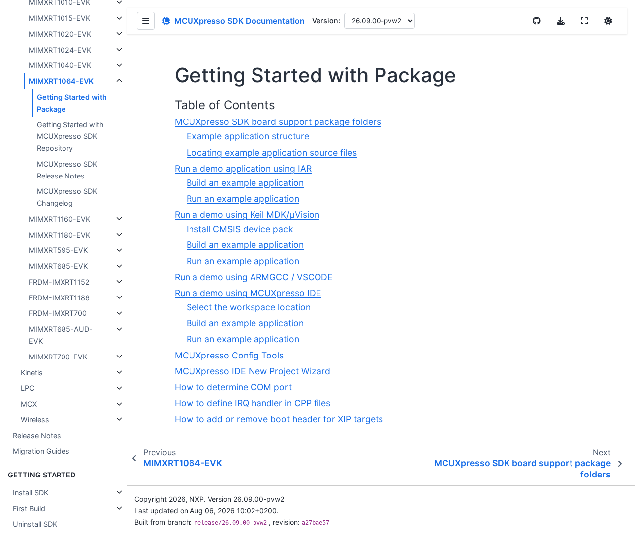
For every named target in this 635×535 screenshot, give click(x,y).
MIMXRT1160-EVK (59, 218)
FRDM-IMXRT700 (58, 313)
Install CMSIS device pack (240, 229)
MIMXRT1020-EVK (60, 33)
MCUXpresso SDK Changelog (67, 197)
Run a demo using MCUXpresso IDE (248, 293)
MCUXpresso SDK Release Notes (67, 169)
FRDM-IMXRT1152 (59, 281)
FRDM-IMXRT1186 (59, 297)
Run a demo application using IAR (243, 168)
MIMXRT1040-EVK (60, 65)
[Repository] (537, 21)
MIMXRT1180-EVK (59, 234)
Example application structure (248, 136)
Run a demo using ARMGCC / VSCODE (254, 277)
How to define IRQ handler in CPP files (252, 403)
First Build (29, 508)
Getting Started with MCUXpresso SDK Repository (70, 136)
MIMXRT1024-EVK (60, 49)
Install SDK (30, 492)
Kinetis (32, 372)
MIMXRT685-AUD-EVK (61, 335)
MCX (29, 404)
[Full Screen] (584, 21)
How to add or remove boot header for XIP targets (279, 419)
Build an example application (245, 183)
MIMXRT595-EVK (58, 250)
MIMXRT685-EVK (58, 266)
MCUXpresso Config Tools (229, 355)
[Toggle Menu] (146, 21)
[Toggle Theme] (608, 21)
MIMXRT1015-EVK (59, 18)
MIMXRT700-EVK (58, 356)
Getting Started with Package (72, 103)
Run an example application (243, 198)
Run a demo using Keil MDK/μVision (247, 214)
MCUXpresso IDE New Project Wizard (252, 371)
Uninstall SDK (35, 524)
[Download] (561, 21)
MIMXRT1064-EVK (61, 81)
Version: (326, 20)
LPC (27, 388)
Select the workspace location (249, 307)
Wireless (35, 419)
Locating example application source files (272, 152)
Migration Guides (41, 451)
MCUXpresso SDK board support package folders (278, 122)
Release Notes (37, 435)
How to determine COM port (233, 387)
